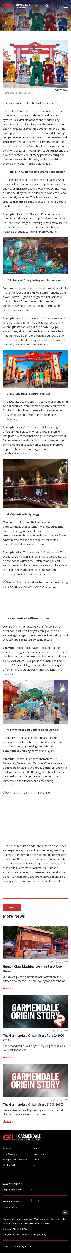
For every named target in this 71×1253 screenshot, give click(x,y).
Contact (36, 1159)
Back (11, 907)
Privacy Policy (10, 1207)
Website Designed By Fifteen (17, 1246)
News (35, 1165)
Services (7, 1148)
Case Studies (39, 1154)
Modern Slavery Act (12, 1201)
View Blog (8, 988)
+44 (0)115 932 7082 (36, 5)
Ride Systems (10, 1154)
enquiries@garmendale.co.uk (41, 5)
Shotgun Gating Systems (15, 1159)
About (36, 1148)
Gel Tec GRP (9, 1165)
